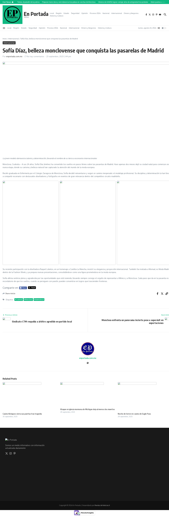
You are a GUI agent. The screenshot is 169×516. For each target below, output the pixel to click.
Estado (66, 13)
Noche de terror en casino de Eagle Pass (134, 414)
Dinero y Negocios (131, 13)
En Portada (36, 13)
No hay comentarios (35, 56)
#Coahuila (18, 299)
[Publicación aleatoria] (159, 28)
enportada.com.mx (14, 56)
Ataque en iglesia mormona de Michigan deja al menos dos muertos (87, 409)
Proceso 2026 (95, 13)
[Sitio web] (88, 363)
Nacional (106, 13)
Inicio (5, 39)
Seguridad (75, 13)
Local (52, 13)
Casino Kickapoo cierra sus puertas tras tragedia (22, 414)
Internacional (116, 13)
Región (59, 13)
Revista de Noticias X (102, 505)
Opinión (84, 13)
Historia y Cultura (56, 16)
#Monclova (28, 299)
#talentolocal (39, 299)
